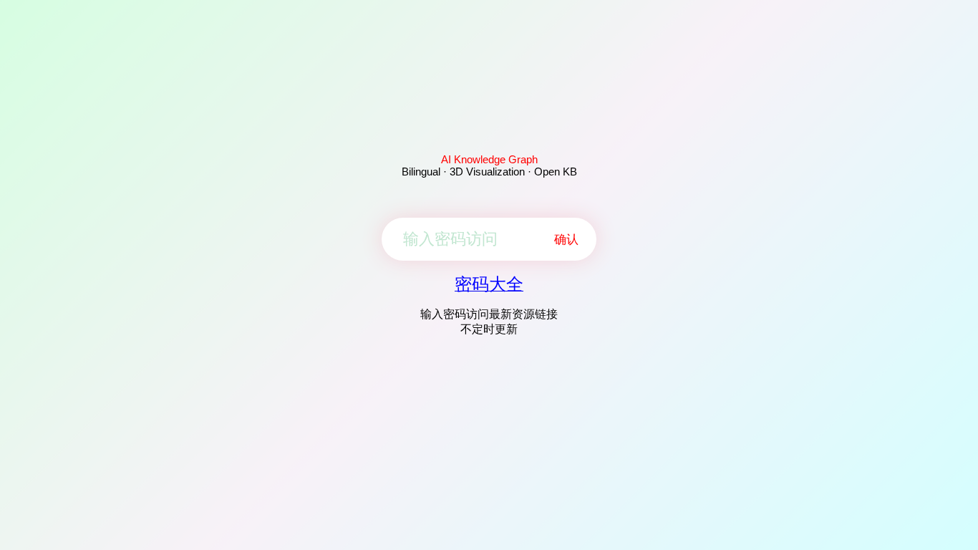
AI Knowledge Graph (489, 159)
